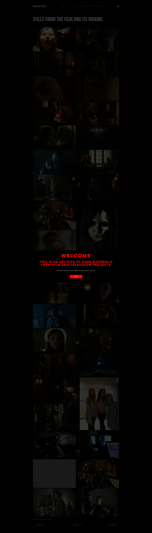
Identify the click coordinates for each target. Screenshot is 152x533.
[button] (76, 276)
